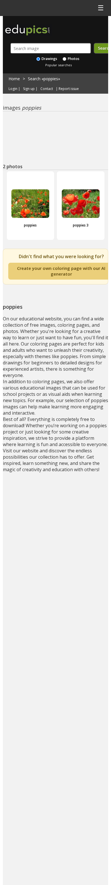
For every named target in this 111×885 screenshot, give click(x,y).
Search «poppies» (44, 78)
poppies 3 (81, 225)
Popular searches (58, 65)
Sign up (29, 89)
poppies (30, 225)
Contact (46, 89)
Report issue (69, 89)
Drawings (49, 58)
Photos (73, 58)
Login (13, 89)
